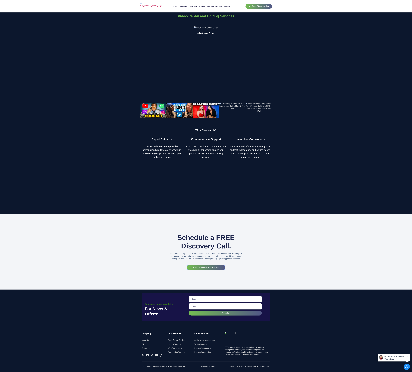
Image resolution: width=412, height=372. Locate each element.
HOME (175, 6)
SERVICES (193, 6)
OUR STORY (184, 6)
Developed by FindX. (208, 366)
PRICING (202, 6)
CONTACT (227, 6)
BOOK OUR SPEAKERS (214, 6)
